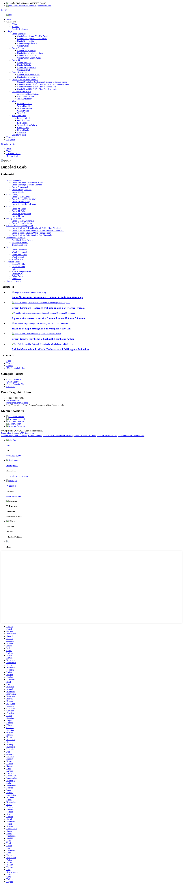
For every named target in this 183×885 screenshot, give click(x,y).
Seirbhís (15, 26)
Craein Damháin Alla (15, 384)
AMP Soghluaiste (26, 433)
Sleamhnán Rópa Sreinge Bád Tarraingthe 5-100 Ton (41, 328)
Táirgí (9, 151)
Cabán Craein (23, 130)
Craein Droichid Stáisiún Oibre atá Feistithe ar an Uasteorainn (43, 84)
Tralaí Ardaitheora (24, 99)
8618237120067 (13, 400)
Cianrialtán (21, 132)
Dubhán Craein (23, 120)
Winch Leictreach (24, 103)
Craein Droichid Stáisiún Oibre (25, 79)
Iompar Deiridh (23, 118)
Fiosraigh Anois (7, 144)
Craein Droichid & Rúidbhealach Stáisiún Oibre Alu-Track (42, 82)
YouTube (20, 421)
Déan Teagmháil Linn (15, 368)
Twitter (18, 424)
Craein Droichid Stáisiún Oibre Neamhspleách (36, 87)
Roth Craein (22, 123)
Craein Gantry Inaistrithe (27, 77)
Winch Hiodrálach (25, 106)
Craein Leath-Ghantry (26, 55)
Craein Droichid (35, 435)
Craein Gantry (18, 48)
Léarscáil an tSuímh (9, 433)
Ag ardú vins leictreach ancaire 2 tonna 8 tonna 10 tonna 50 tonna (48, 318)
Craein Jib (16, 60)
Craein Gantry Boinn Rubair (29, 58)
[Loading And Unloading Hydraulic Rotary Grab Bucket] (42, 344)
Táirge (9, 31)
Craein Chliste (23, 46)
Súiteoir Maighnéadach (27, 125)
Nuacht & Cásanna (20, 29)
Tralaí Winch (22, 113)
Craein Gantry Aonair (26, 50)
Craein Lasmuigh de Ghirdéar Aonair (33, 36)
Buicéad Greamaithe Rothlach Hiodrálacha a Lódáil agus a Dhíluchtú (50, 349)
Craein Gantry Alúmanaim (28, 75)
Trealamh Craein (19, 115)
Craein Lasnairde (19, 34)
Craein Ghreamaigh (25, 41)
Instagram (21, 426)
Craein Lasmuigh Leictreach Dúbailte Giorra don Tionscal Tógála (48, 307)
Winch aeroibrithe (24, 108)
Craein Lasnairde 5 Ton (107, 435)
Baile (8, 19)
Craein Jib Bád (23, 70)
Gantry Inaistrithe (19, 72)
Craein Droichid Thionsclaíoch (131, 435)
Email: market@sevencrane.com (37, 6)
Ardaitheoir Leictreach (21, 91)
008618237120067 (14, 456)
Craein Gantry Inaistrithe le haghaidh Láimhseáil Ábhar (43, 338)
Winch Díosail (23, 111)
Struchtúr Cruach (19, 135)
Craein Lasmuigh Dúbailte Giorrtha (32, 38)
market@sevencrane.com (17, 403)
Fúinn (14, 24)
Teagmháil (10, 140)
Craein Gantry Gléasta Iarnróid (14, 435)
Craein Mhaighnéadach (27, 43)
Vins (14, 101)
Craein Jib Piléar (24, 63)
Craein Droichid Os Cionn (85, 435)
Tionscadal (11, 137)
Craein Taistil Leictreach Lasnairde (57, 435)
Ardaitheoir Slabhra (25, 96)
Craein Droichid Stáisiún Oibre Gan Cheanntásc (37, 89)
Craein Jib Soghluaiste (26, 67)
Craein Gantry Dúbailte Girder (30, 53)
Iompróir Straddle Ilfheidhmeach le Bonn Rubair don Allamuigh (47, 297)
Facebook (21, 419)
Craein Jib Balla (24, 65)
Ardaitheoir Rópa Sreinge (28, 94)
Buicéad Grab (23, 127)
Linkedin (20, 416)
